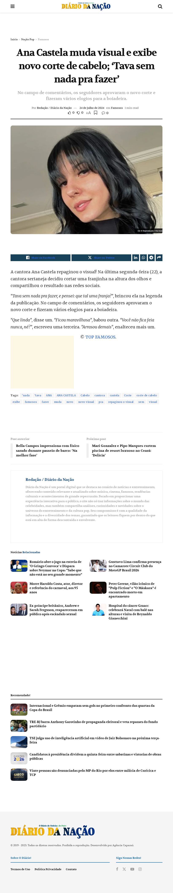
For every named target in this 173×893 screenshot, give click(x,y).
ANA (49, 395)
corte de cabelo (147, 395)
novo (69, 401)
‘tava (38, 395)
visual (153, 401)
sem (141, 401)
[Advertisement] (86, 25)
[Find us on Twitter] (124, 869)
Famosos (43, 39)
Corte (128, 395)
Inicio (14, 39)
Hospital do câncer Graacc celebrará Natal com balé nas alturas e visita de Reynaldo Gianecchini (131, 612)
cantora (100, 395)
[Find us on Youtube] (132, 869)
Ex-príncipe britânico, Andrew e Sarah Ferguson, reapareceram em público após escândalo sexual (56, 610)
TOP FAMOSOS (100, 337)
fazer (45, 401)
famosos (31, 401)
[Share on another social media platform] (159, 257)
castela (114, 395)
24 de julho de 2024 (92, 108)
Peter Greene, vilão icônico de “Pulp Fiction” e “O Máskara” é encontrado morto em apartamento (132, 590)
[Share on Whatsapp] (143, 257)
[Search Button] (160, 6)
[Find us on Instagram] (140, 869)
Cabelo (85, 395)
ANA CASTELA (66, 395)
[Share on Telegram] (151, 257)
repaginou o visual (121, 401)
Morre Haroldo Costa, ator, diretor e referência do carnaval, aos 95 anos (56, 588)
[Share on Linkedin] (135, 257)
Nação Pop (27, 39)
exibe (16, 401)
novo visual (86, 401)
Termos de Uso (20, 869)
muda (58, 401)
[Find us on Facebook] (117, 869)
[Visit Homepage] (86, 6)
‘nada (26, 395)
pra (101, 401)
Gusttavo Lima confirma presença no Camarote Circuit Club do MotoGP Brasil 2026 (135, 566)
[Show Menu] (13, 6)
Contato (71, 869)
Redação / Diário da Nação (54, 108)
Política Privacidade (48, 869)
